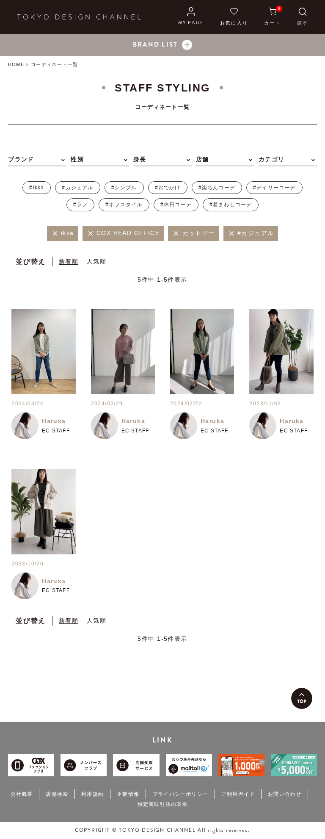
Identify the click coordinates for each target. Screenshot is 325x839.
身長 (139, 159)
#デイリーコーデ (274, 188)
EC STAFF (56, 431)
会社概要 (22, 794)
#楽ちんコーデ (216, 188)
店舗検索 (57, 794)
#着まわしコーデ (230, 205)
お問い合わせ (284, 794)
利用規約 (92, 794)
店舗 (202, 159)
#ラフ (80, 205)
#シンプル (124, 188)
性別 (77, 159)
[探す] (302, 17)
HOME (16, 64)
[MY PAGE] (191, 17)
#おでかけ (168, 188)
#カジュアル (77, 188)
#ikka (36, 188)
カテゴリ (272, 159)
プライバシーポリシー (180, 794)
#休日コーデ (176, 205)
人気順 (96, 261)
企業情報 (128, 794)
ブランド (21, 159)
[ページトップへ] (301, 698)
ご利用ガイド (238, 794)
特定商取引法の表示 (163, 804)
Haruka (54, 421)
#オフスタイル (123, 205)
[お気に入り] (234, 17)
